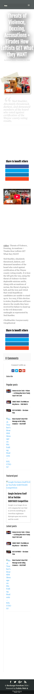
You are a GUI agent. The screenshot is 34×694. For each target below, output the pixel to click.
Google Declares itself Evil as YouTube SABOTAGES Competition (18, 497)
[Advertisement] (17, 140)
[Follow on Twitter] (16, 370)
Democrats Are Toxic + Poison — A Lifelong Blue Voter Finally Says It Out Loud (21, 393)
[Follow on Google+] (23, 370)
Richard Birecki (11, 60)
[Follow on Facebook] (13, 370)
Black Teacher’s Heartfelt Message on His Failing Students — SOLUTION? (20, 421)
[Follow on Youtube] (20, 370)
